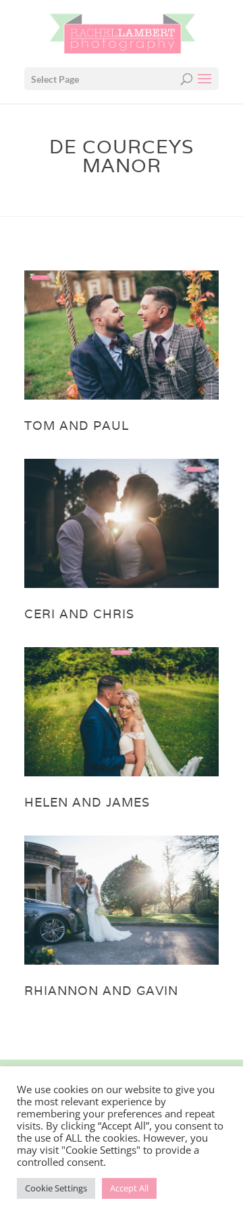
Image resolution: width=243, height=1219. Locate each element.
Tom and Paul (76, 425)
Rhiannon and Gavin (101, 990)
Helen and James (87, 802)
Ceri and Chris (79, 614)
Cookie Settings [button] (56, 1188)
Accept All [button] (129, 1188)
